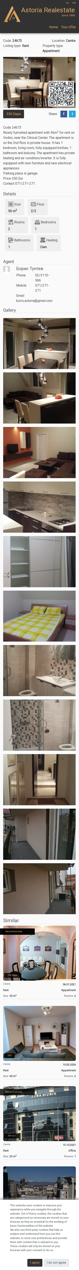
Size (17, 204)
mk (74, 2)
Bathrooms (22, 240)
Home (53, 27)
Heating (52, 240)
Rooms (19, 222)
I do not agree (56, 1262)
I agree (35, 1262)
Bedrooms (48, 222)
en (67, 2)
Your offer (68, 27)
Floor (40, 204)
